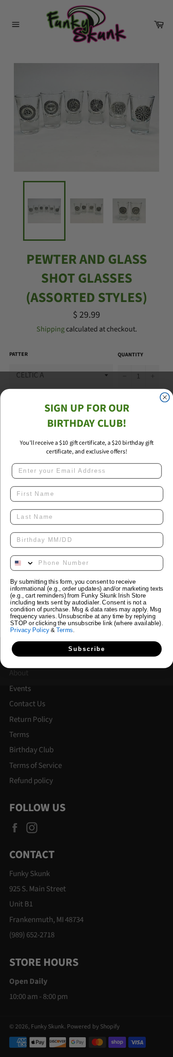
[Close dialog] (164, 397)
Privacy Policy (29, 630)
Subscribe (86, 648)
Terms (64, 630)
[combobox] (23, 563)
